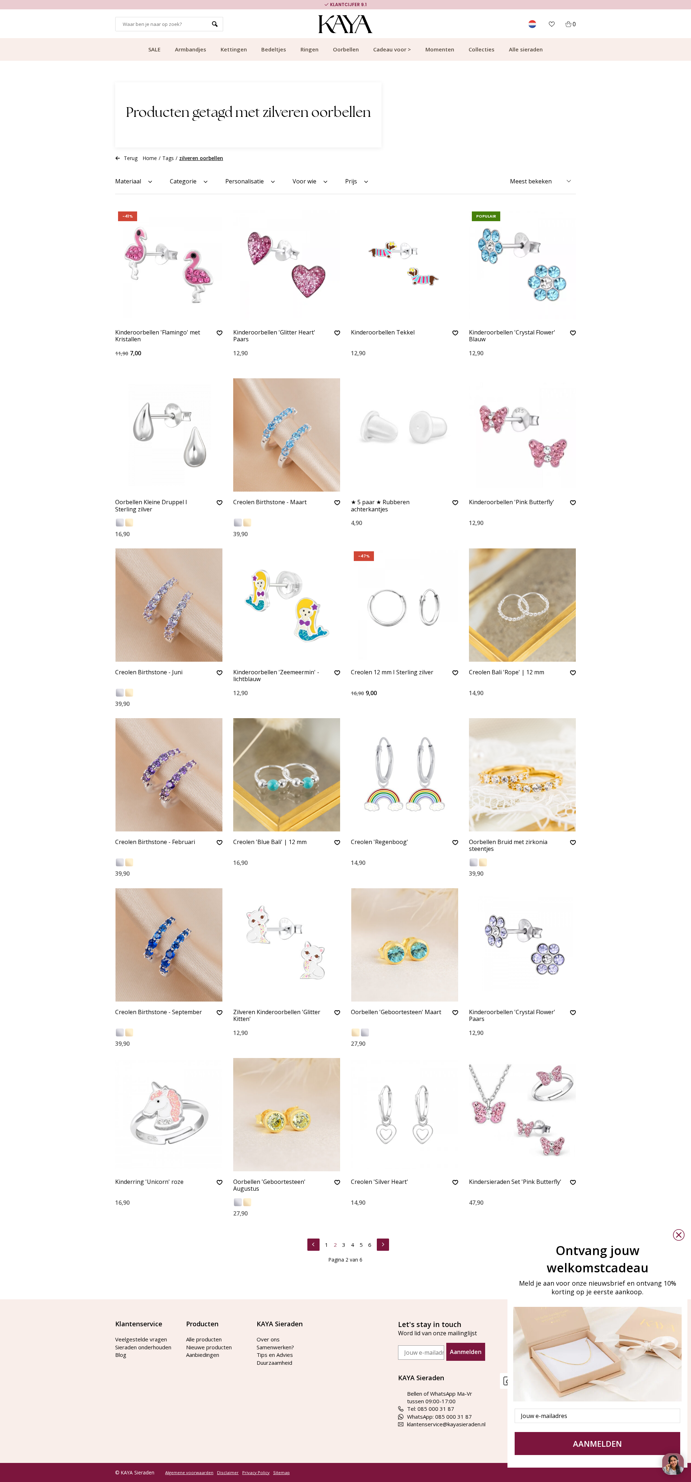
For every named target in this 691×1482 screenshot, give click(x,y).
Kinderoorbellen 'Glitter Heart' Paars (274, 336)
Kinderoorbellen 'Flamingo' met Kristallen (157, 336)
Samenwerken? (275, 1347)
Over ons (268, 1339)
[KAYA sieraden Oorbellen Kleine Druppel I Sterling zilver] (168, 435)
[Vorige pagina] (313, 1243)
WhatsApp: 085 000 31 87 (439, 1416)
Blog (120, 1354)
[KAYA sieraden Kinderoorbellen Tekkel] (404, 265)
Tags (168, 158)
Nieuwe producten (209, 1347)
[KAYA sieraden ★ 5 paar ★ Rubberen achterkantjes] (404, 435)
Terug (130, 158)
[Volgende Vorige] (383, 1243)
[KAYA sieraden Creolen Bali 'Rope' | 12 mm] (522, 605)
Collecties (481, 49)
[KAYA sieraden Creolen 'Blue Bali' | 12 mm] (286, 774)
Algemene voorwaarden (189, 1472)
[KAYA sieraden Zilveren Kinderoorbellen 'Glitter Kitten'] (286, 945)
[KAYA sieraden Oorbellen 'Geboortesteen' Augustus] (286, 1114)
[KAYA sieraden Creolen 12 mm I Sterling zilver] (404, 605)
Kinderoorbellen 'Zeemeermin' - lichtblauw (276, 676)
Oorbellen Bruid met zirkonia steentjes (508, 846)
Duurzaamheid (274, 1362)
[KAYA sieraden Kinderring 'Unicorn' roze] (168, 1114)
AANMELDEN (597, 1443)
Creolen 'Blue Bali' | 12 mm (270, 842)
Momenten (439, 49)
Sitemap (281, 1472)
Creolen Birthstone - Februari (155, 842)
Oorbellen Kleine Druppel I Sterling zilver (151, 506)
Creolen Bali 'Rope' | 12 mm (506, 672)
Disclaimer (228, 1472)
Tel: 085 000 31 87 (430, 1408)
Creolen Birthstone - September (158, 1012)
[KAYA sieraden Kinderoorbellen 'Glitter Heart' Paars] (286, 265)
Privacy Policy (256, 1472)
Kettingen (234, 49)
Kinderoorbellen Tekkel (383, 332)
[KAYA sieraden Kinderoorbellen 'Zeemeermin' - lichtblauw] (286, 605)
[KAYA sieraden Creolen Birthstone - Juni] (168, 605)
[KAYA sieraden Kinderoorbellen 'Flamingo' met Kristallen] (168, 265)
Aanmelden (466, 1352)
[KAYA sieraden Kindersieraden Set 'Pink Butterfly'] (522, 1114)
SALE (154, 49)
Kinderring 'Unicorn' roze (149, 1182)
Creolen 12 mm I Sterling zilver (392, 672)
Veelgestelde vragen (141, 1339)
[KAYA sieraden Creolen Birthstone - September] (168, 945)
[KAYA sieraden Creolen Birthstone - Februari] (168, 774)
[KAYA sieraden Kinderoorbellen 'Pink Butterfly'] (522, 435)
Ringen (310, 49)
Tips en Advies (275, 1354)
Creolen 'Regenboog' (379, 842)
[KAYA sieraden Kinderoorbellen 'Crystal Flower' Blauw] (522, 265)
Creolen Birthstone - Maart (270, 502)
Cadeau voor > (392, 49)
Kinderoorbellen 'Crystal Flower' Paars (512, 1016)
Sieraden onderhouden (143, 1347)
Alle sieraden (526, 49)
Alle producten (204, 1339)
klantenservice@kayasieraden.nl (446, 1424)
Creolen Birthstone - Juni (148, 672)
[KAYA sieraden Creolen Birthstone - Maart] (286, 435)
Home (150, 158)
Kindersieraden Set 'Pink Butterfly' (515, 1182)
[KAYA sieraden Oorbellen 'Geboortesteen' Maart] (404, 945)
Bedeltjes (273, 49)
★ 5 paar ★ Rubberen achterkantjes (380, 506)
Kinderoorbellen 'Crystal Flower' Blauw (512, 336)
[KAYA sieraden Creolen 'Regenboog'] (404, 774)
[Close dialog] (679, 1235)
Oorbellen (346, 49)
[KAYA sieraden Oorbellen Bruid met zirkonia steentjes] (522, 774)
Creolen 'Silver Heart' (379, 1182)
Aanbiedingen (202, 1354)
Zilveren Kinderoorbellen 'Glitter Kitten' (276, 1016)
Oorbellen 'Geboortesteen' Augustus (269, 1185)
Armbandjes (190, 49)
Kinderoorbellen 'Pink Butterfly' (511, 502)
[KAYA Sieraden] (345, 24)
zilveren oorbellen (201, 158)
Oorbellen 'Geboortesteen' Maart (396, 1012)
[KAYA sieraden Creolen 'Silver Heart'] (404, 1114)
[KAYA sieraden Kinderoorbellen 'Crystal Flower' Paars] (522, 945)
